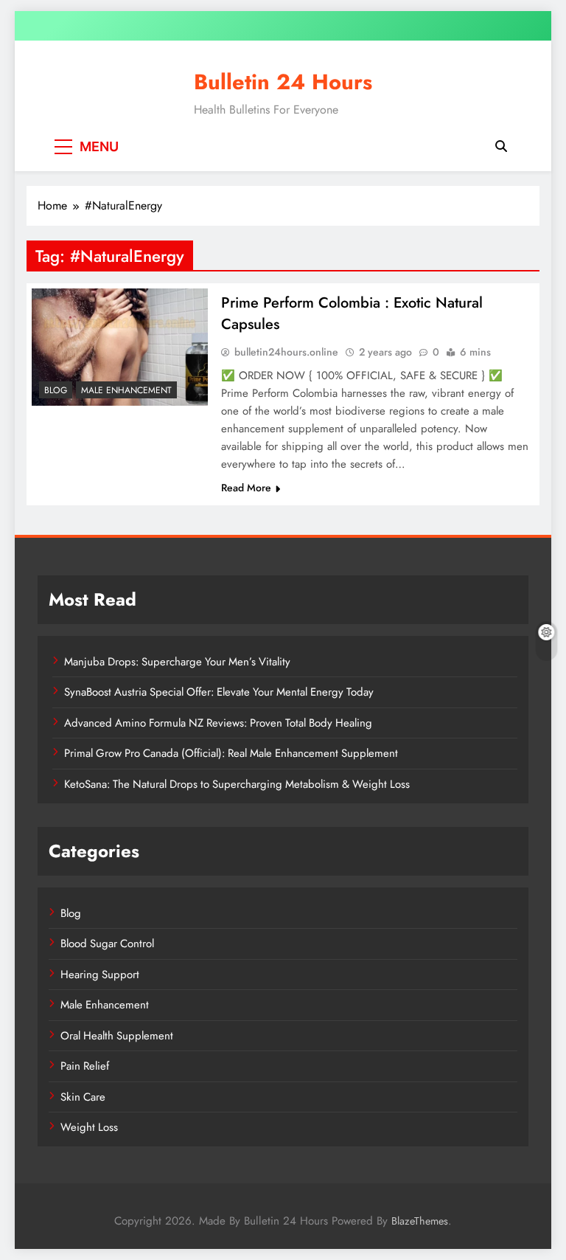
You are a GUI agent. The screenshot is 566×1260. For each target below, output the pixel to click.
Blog (55, 390)
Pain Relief (84, 1066)
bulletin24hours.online (286, 352)
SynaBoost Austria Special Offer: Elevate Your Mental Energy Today (219, 692)
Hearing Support (99, 974)
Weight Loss (89, 1127)
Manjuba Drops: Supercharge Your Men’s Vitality (177, 662)
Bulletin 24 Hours (283, 81)
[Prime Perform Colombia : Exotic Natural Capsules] (120, 347)
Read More (246, 487)
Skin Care (82, 1097)
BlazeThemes (419, 1221)
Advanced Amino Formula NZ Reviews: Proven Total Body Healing (218, 723)
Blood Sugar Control (107, 943)
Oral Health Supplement (116, 1036)
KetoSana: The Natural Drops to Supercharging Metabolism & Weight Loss (237, 784)
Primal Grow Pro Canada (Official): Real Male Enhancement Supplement (231, 753)
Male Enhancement (126, 390)
